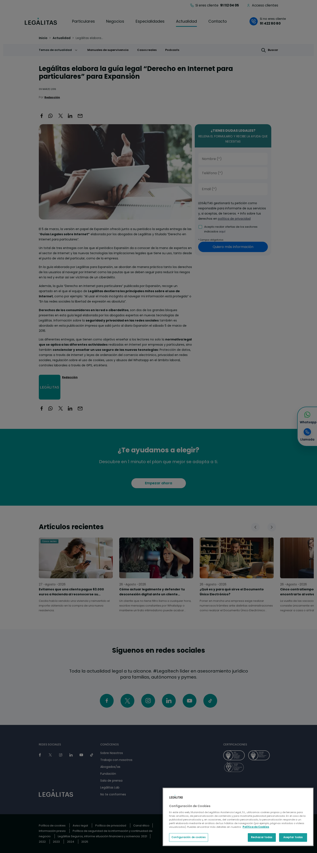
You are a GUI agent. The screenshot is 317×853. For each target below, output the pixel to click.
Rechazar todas (262, 837)
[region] (238, 817)
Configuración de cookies (188, 837)
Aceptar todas (293, 837)
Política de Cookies (256, 827)
